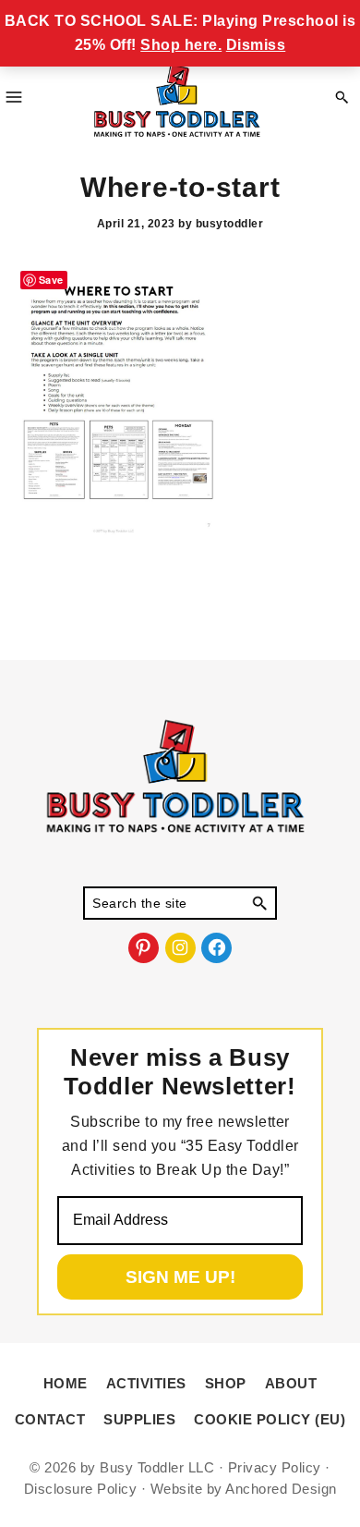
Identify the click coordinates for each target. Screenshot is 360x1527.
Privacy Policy (274, 1467)
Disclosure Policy (81, 1488)
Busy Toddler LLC (157, 1467)
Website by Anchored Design (243, 1488)
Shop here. (181, 45)
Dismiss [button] (256, 45)
